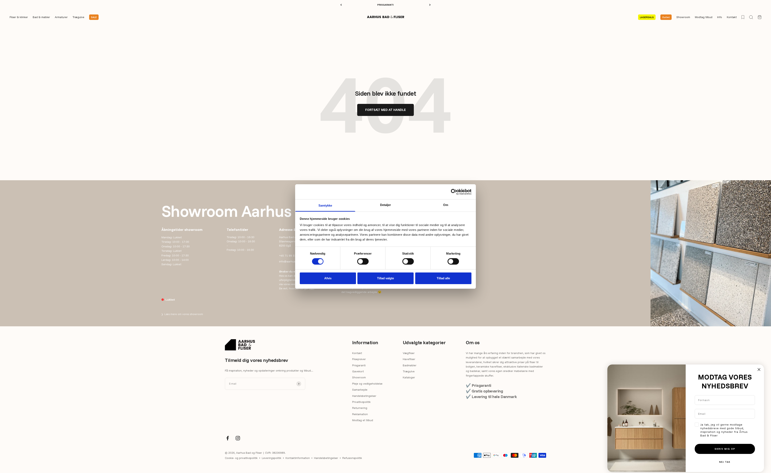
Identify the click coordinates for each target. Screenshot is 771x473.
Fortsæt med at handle (385, 110)
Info (719, 17)
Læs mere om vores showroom (182, 314)
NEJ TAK (724, 462)
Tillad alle (443, 278)
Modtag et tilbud (362, 420)
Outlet (666, 17)
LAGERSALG (647, 17)
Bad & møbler (41, 17)
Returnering (359, 408)
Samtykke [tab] (325, 205)
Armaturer (61, 17)
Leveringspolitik (271, 458)
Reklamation (360, 414)
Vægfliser (409, 353)
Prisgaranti (359, 365)
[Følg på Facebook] (227, 438)
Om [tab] (445, 205)
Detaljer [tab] (385, 205)
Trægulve (78, 17)
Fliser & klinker (19, 17)
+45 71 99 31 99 (289, 255)
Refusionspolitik (352, 458)
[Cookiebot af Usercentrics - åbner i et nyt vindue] (453, 192)
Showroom (683, 17)
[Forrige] (341, 5)
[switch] (363, 261)
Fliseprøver (359, 359)
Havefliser (409, 359)
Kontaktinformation (298, 458)
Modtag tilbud (703, 17)
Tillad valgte (385, 278)
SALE (94, 17)
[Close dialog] (759, 370)
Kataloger (409, 377)
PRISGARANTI (385, 4)
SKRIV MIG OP (725, 448)
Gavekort (358, 371)
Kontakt (732, 17)
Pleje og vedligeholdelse (367, 383)
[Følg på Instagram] (238, 438)
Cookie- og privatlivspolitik (241, 458)
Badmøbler (409, 365)
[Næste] (430, 5)
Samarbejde (359, 389)
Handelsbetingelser (364, 396)
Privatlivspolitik (361, 402)
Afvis (327, 278)
